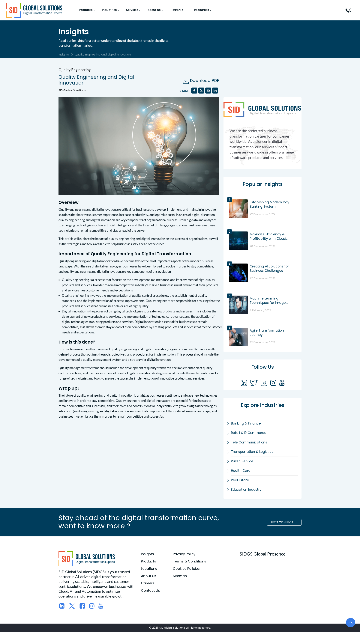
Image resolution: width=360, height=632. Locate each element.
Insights (63, 54)
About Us (148, 576)
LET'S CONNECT (282, 522)
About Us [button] (154, 10)
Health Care (240, 470)
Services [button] (132, 10)
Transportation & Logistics (252, 451)
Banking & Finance (246, 423)
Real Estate (240, 480)
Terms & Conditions (189, 561)
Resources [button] (201, 10)
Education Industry (246, 489)
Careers (177, 10)
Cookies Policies (186, 568)
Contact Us (150, 590)
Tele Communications (249, 442)
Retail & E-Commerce (248, 433)
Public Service (242, 461)
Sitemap (180, 576)
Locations (149, 568)
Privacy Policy (184, 554)
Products (148, 561)
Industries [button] (109, 10)
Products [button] (86, 10)
